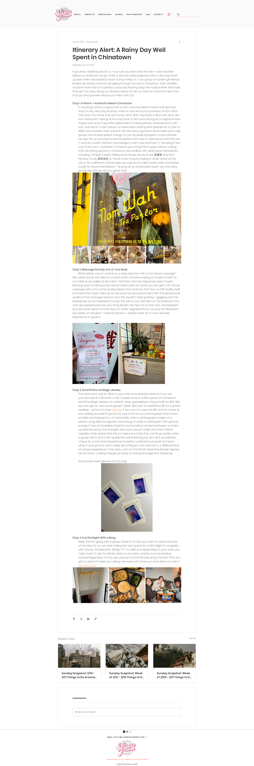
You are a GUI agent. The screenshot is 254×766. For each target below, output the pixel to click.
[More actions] (179, 42)
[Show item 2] (99, 255)
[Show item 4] (136, 255)
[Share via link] (95, 618)
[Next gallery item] (177, 209)
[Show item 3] (118, 255)
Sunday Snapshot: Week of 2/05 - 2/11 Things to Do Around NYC (174, 675)
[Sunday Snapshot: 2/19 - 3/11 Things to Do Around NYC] (79, 656)
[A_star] (130, 731)
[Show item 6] (173, 255)
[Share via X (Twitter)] (81, 618)
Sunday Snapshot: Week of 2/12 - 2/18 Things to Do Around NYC (126, 675)
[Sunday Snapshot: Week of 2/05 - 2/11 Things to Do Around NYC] (174, 656)
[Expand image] (126, 209)
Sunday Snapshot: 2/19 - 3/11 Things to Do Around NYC (78, 675)
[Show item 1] (81, 255)
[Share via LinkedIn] (88, 618)
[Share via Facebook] (73, 618)
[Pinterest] (124, 731)
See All (192, 638)
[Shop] (169, 14)
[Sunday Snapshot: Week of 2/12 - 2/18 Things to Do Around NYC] (127, 656)
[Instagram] (127, 731)
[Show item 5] (155, 255)
